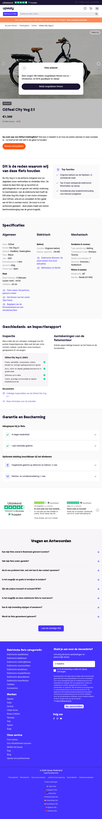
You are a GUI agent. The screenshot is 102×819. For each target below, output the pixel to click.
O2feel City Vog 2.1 (46, 26)
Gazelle (10, 699)
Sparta (10, 725)
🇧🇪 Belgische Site (51, 790)
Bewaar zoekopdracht (14, 146)
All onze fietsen (11, 26)
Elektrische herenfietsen (18, 681)
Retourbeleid (24, 777)
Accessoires (12, 688)
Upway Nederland (54, 771)
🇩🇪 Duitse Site (51, 793)
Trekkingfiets (24, 26)
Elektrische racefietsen (17, 670)
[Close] (53, 1)
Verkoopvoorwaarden (86, 777)
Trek (9, 722)
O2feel (34, 26)
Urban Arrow (12, 710)
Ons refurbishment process (19, 743)
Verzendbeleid (72, 777)
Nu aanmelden (74, 706)
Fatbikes (10, 685)
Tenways (10, 718)
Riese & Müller (13, 714)
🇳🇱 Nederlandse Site (51, 797)
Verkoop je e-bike (10, 14)
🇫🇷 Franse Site (51, 786)
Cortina (10, 707)
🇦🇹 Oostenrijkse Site (51, 800)
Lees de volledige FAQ (51, 628)
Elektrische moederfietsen (18, 673)
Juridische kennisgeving (56, 777)
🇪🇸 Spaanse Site (51, 807)
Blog (9, 755)
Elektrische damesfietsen (18, 677)
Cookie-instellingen (51, 782)
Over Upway (12, 740)
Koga (9, 729)
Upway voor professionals (18, 758)
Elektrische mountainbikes (18, 666)
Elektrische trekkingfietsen (19, 662)
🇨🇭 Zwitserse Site (51, 811)
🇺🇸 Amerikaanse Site (51, 804)
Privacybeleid (13, 777)
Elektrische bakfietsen (17, 658)
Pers (9, 751)
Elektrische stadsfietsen (17, 655)
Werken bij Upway (15, 747)
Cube (9, 703)
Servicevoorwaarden (38, 777)
